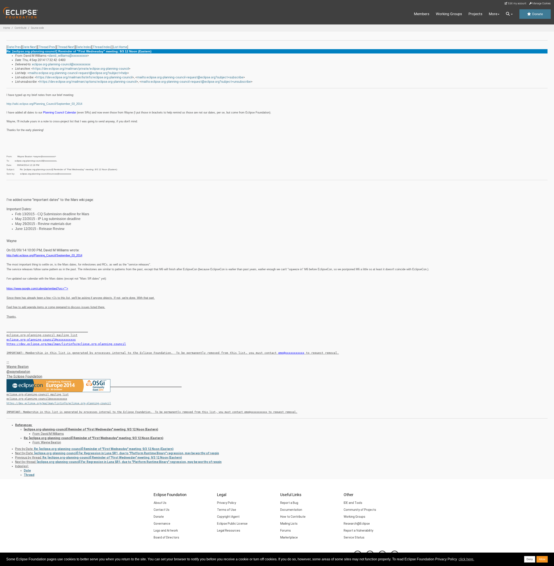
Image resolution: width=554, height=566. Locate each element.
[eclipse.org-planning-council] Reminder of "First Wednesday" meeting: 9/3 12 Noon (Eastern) (91, 429)
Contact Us (161, 509)
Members (421, 14)
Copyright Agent (228, 516)
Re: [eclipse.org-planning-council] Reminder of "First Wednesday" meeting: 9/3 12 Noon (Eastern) (93, 438)
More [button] (493, 14)
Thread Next (65, 47)
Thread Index (102, 47)
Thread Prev (46, 47)
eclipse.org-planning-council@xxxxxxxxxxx (61, 64)
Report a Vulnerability (358, 530)
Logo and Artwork (166, 530)
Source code (37, 27)
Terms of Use (226, 509)
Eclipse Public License (232, 523)
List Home (120, 47)
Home (6, 27)
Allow (542, 559)
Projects (475, 14)
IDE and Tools (353, 503)
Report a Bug (289, 503)
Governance (162, 523)
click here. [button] (466, 559)
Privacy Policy (226, 503)
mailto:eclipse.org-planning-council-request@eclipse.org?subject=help (78, 73)
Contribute (20, 27)
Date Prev (14, 47)
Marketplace (289, 537)
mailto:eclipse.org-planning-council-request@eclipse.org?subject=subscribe (190, 77)
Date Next (30, 47)
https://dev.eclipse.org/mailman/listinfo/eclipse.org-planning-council (84, 77)
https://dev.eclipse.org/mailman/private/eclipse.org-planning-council (81, 68)
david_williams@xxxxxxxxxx (68, 55)
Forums (285, 530)
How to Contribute (293, 516)
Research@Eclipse (357, 523)
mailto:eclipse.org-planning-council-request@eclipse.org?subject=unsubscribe (196, 81)
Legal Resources (228, 530)
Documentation (291, 509)
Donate (537, 14)
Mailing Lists (289, 523)
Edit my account (516, 3)
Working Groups (449, 14)
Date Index (83, 47)
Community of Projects (360, 509)
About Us (160, 503)
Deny (530, 559)
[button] (509, 14)
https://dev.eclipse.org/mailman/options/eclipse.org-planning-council (88, 81)
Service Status (354, 537)
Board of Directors (166, 537)
